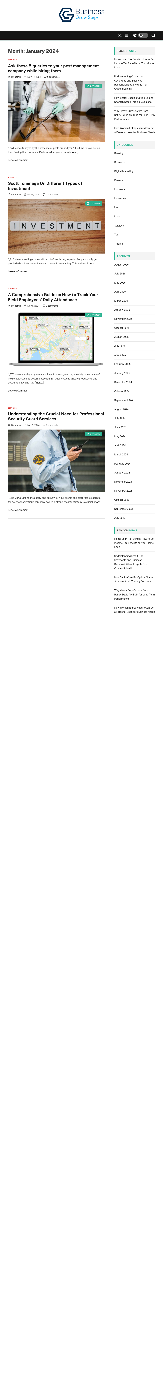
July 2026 (119, 273)
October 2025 (121, 327)
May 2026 (120, 282)
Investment (120, 198)
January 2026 (122, 309)
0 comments (53, 77)
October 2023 (121, 499)
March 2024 (121, 454)
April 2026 (120, 291)
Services (12, 60)
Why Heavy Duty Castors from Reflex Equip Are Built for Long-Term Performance (134, 115)
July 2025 (119, 346)
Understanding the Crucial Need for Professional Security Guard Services (56, 416)
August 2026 (121, 264)
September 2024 (123, 400)
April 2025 (120, 355)
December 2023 (123, 481)
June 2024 (120, 427)
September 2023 (123, 508)
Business (12, 177)
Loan (117, 216)
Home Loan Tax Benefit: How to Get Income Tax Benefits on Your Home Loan (134, 63)
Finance (118, 180)
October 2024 (121, 391)
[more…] (73, 152)
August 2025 (121, 336)
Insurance (119, 189)
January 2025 (122, 373)
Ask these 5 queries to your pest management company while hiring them (53, 68)
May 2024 (120, 436)
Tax (116, 234)
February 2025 (122, 364)
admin (18, 77)
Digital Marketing (124, 171)
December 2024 (123, 382)
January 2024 (122, 472)
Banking (119, 153)
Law (116, 207)
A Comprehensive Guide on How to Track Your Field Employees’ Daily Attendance (53, 297)
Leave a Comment (18, 160)
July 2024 (119, 418)
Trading (118, 243)
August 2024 (121, 409)
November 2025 (123, 318)
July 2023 (119, 517)
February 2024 (122, 463)
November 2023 (123, 490)
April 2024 (120, 445)
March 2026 (121, 300)
